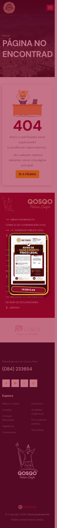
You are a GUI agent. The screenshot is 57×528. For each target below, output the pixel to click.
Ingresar (28, 289)
